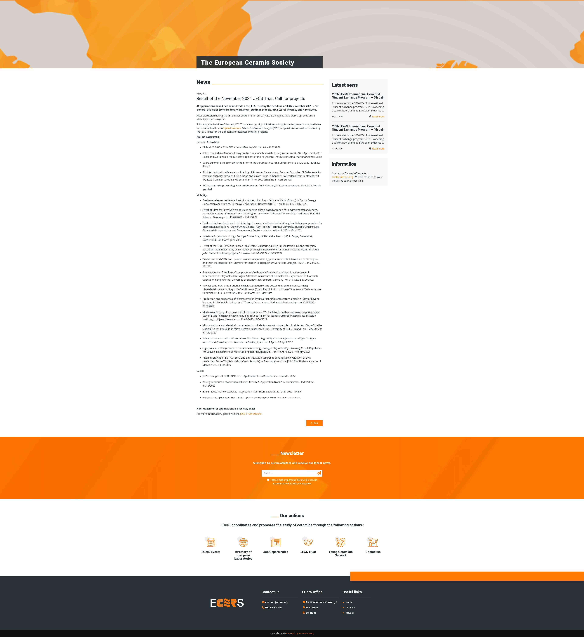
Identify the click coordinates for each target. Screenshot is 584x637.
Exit (315, 423)
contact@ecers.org (342, 177)
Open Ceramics (232, 128)
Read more (378, 116)
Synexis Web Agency (305, 633)
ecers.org (290, 633)
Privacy (350, 612)
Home (349, 602)
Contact (350, 607)
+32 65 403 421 (273, 607)
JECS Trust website (251, 413)
